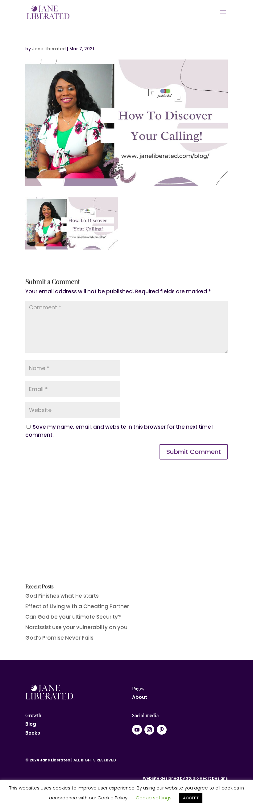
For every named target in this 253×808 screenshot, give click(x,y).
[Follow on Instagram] (149, 730)
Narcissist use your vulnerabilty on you (76, 627)
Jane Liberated (49, 49)
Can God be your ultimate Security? (73, 616)
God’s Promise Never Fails (59, 637)
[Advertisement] (126, 531)
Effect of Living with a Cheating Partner (77, 606)
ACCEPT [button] (191, 798)
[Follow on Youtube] (137, 730)
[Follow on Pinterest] (162, 730)
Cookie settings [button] (154, 797)
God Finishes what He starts (62, 596)
